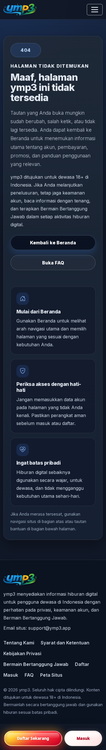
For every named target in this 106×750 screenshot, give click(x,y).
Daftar (82, 664)
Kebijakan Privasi (22, 653)
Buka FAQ (53, 263)
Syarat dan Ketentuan (65, 643)
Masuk (10, 675)
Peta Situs (51, 675)
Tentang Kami (18, 643)
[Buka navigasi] (95, 9)
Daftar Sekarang (33, 738)
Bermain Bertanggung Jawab (35, 664)
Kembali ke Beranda (53, 242)
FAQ (29, 675)
